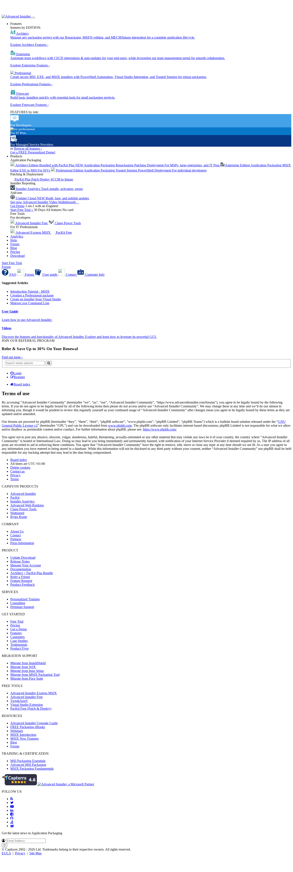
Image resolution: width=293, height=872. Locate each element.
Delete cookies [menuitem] (20, 467)
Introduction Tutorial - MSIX (30, 291)
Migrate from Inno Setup (27, 671)
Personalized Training (25, 599)
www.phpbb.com (120, 425)
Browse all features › (28, 148)
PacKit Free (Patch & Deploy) (30, 708)
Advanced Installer (23, 493)
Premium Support (22, 607)
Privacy (20, 853)
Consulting (17, 603)
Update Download (22, 557)
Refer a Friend (20, 577)
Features (16, 24)
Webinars (16, 731)
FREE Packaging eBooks (27, 727)
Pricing (15, 252)
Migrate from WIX (23, 667)
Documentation (20, 569)
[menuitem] (15, 373)
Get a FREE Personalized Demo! (32, 152)
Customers (17, 637)
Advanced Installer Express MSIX (33, 693)
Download (17, 256)
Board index (18, 460)
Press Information (22, 543)
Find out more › (12, 357)
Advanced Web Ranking (27, 505)
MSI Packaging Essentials (27, 761)
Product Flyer (19, 648)
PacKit (15, 497)
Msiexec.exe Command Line (29, 303)
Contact (15, 535)
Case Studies (19, 641)
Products (16, 156)
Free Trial (16, 621)
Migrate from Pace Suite (26, 678)
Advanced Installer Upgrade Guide (34, 723)
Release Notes (20, 561)
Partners (15, 539)
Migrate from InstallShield (28, 663)
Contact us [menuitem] (17, 471)
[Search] (49, 363)
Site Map (35, 853)
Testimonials (18, 644)
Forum (14, 244)
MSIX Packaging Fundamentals (32, 768)
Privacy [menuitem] (15, 475)
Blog (13, 248)
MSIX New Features (24, 738)
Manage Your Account (25, 565)
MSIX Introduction (23, 734)
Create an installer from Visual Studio (35, 299)
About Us (17, 531)
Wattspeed (17, 513)
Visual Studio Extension (26, 704)
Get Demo (17, 206)
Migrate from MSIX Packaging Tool (35, 674)
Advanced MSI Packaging (28, 765)
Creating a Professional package (32, 295)
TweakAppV (19, 701)
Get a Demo (18, 629)
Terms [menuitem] (14, 479)
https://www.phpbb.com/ (159, 429)
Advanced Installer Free (26, 697)
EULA (6, 853)
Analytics (16, 236)
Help (13, 240)
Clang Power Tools (23, 509)
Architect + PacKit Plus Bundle (31, 573)
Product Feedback (22, 584)
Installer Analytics (22, 501)
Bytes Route (18, 517)
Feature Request (21, 581)
